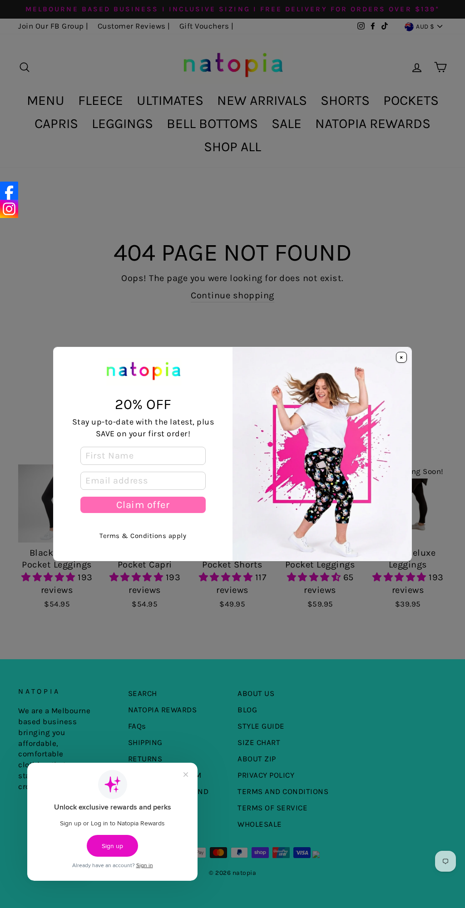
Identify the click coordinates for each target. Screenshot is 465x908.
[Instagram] (9, 209)
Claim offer (142, 505)
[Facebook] (9, 191)
